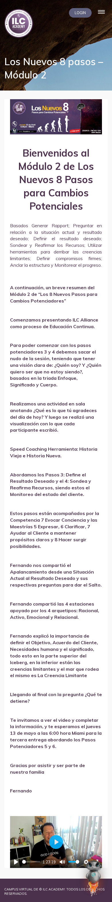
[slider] (31, 862)
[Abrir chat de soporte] (93, 878)
